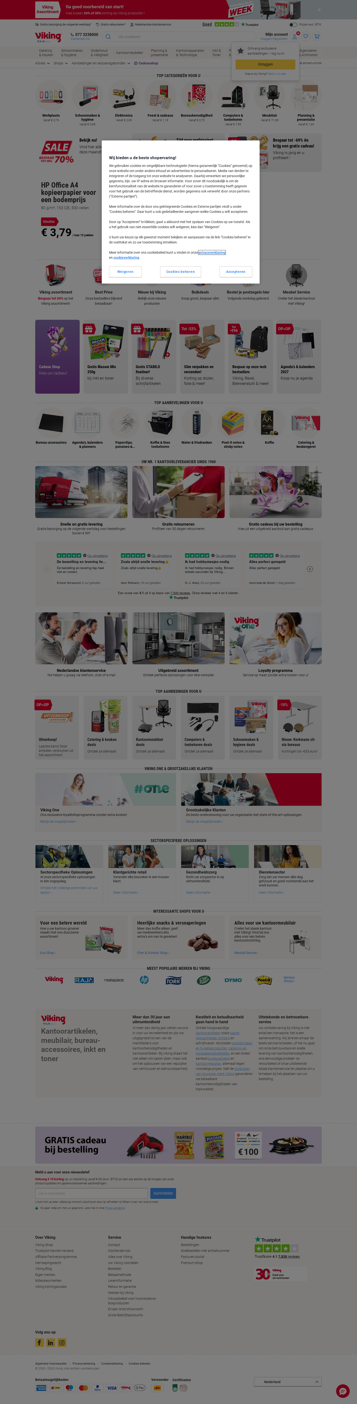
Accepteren (236, 272)
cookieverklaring (126, 258)
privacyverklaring (212, 252)
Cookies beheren (180, 272)
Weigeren (125, 272)
